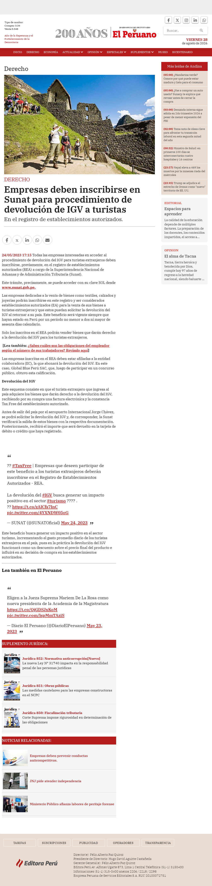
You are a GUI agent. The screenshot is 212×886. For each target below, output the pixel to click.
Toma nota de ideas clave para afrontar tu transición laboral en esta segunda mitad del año (184, 134)
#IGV (47, 495)
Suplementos (141, 52)
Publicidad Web (88, 843)
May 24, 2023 (74, 522)
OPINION (171, 250)
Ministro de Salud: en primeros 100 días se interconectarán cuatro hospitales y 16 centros (182, 153)
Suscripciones (54, 843)
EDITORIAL (173, 203)
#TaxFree (21, 465)
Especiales (115, 52)
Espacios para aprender (177, 211)
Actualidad (71, 52)
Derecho (32, 52)
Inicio (17, 52)
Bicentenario (182, 52)
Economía (51, 52)
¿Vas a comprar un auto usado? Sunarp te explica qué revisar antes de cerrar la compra (183, 96)
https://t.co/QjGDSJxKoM (32, 609)
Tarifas (19, 843)
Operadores (123, 843)
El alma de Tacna (180, 256)
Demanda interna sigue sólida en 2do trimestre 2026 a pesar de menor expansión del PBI (183, 115)
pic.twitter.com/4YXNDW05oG (38, 512)
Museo (163, 52)
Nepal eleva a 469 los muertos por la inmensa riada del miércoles (184, 171)
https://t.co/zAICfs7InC (35, 507)
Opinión (93, 52)
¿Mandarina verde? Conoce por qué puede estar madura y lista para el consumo (183, 78)
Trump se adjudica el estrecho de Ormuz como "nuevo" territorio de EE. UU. (184, 186)
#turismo (56, 501)
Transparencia (158, 843)
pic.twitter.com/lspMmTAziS (35, 615)
